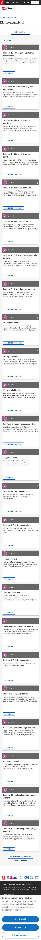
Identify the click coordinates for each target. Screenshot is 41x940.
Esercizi (12, 8)
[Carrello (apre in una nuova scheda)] (28, 2)
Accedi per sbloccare (13, 174)
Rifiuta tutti (20, 927)
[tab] (20, 32)
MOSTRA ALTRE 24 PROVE (22, 856)
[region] (20, 917)
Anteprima (9, 73)
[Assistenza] (12, 2)
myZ (7, 2)
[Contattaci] (17, 2)
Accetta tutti (20, 919)
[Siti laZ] (24, 2)
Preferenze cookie (20, 935)
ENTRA (35, 2)
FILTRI (8, 40)
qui (17, 904)
